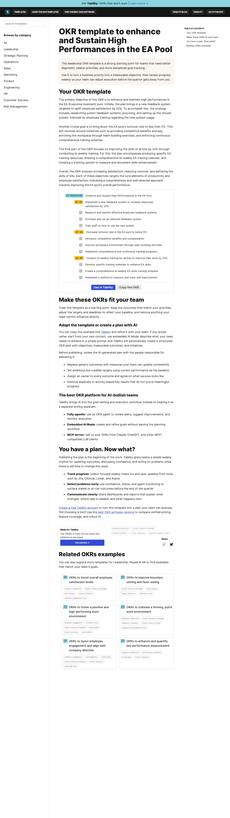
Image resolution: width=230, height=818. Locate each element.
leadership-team (70, 666)
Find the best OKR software (79, 12)
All (5, 42)
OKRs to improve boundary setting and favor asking (144, 580)
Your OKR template (196, 32)
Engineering (12, 87)
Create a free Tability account (78, 507)
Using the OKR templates (45, 12)
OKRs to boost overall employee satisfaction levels (90, 580)
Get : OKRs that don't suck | (115, 3)
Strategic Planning (16, 55)
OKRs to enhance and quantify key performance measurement (147, 643)
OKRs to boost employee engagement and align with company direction (87, 646)
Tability (197, 12)
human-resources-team (151, 623)
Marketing (10, 74)
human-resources (138, 533)
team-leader (94, 627)
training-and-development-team (134, 628)
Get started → (82, 542)
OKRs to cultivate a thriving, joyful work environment (149, 609)
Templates (20, 12)
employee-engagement (73, 623)
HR (6, 93)
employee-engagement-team (75, 598)
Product (9, 81)
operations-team (145, 593)
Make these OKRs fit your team (202, 37)
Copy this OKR (129, 287)
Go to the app (216, 12)
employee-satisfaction (120, 528)
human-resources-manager (143, 528)
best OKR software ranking (116, 512)
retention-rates (92, 623)
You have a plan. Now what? (201, 41)
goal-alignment (91, 657)
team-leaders (69, 593)
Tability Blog (180, 12)
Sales (7, 68)
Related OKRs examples (199, 45)
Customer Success (16, 100)
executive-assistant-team (159, 533)
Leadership (11, 49)
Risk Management (16, 106)
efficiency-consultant (130, 623)
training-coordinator (119, 533)
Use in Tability (103, 287)
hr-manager (126, 657)
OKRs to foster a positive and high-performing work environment (89, 612)
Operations (11, 61)
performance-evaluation (152, 652)
